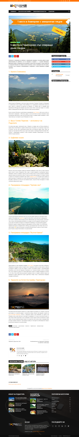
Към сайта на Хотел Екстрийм (13, 0)
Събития (51, 11)
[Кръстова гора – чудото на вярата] (33, 400)
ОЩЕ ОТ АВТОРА (30, 361)
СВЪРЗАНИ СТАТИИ (16, 361)
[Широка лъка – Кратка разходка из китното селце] (28, 368)
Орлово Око (21, 218)
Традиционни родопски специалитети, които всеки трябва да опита (42, 412)
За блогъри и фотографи (27, 0)
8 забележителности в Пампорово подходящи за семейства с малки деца (39, 342)
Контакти (20, 0)
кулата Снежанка (21, 325)
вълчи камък (15, 325)
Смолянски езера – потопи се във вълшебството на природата (43, 405)
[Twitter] (69, 1)
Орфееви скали (33, 176)
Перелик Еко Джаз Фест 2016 (15, 341)
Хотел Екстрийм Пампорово (14, 314)
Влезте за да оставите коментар (15, 384)
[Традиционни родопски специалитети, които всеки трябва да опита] (33, 412)
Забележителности (39, 11)
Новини (13, 11)
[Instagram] (64, 1)
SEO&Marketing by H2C (66, 435)
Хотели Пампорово (54, 435)
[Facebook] (60, 1)
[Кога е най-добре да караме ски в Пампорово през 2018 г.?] (11, 399)
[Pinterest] (67, 1)
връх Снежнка (36, 112)
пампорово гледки (40, 325)
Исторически (11, 372)
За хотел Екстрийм (24, 11)
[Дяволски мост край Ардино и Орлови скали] (15, 368)
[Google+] (62, 1)
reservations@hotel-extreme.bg (38, 431)
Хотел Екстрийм (14, 50)
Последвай (67, 61)
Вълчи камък (30, 265)
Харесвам (68, 59)
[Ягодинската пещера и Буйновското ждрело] (42, 368)
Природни (18, 42)
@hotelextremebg (59, 74)
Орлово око (27, 325)
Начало (10, 14)
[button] (69, 11)
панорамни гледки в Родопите (14, 327)
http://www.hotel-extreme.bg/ (21, 349)
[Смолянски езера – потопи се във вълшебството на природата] (33, 406)
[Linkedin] (66, 1)
